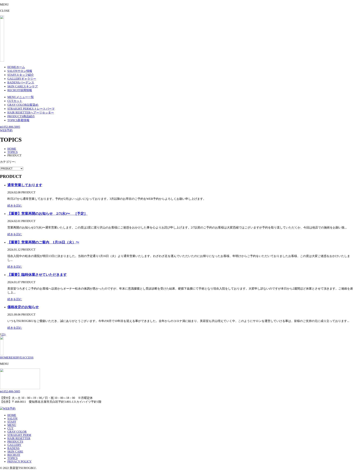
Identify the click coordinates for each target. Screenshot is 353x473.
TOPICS (12, 458)
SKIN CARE (15, 451)
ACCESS (27, 357)
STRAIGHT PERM (19, 435)
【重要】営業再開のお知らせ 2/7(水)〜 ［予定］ (47, 213)
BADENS (13, 448)
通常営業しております (24, 185)
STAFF (11, 421)
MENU (11, 425)
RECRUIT (13, 454)
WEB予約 (6, 130)
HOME (4, 357)
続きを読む (14, 205)
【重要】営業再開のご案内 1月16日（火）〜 (43, 242)
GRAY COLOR (17, 431)
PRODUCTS (15, 441)
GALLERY (14, 445)
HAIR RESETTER (18, 438)
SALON (12, 418)
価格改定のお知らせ (23, 307)
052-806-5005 (10, 126)
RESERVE (15, 357)
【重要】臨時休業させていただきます (37, 275)
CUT (10, 428)
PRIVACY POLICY (19, 461)
